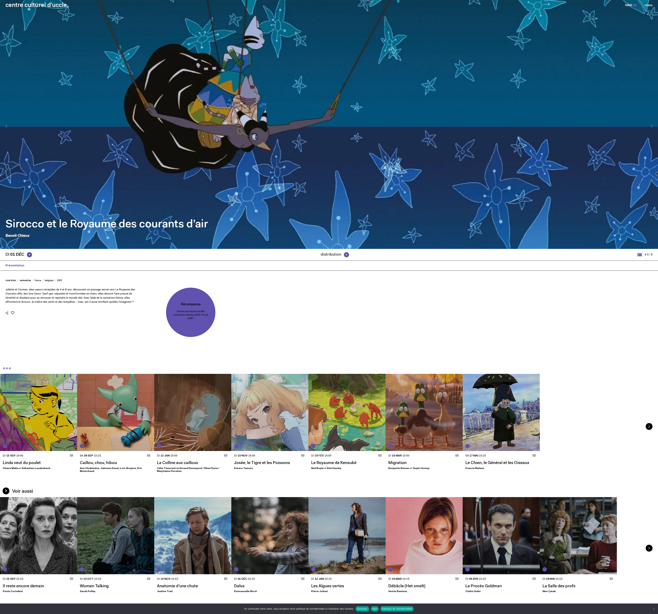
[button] (631, 5)
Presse (35, 265)
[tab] (20, 255)
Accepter (362, 608)
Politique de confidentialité (397, 608)
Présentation (14, 265)
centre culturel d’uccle (36, 5)
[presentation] (6, 126)
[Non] (653, 609)
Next (649, 426)
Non (375, 608)
